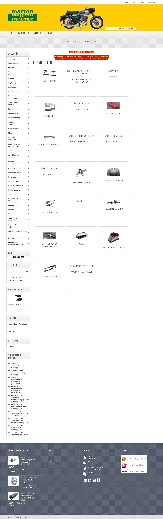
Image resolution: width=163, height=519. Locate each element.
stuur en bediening (114, 208)
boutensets (14, 87)
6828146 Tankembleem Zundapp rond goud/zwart (16, 380)
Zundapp (78, 41)
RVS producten (16, 190)
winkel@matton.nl (94, 464)
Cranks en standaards (49, 144)
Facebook (98, 480)
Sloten (12, 133)
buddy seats (113, 113)
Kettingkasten (15, 113)
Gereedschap (15, 214)
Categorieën (23, 33)
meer (13, 472)
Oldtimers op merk (17, 238)
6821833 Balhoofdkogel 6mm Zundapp (19, 365)
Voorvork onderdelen (50, 276)
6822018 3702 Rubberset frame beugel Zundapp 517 (19, 421)
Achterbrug (49, 81)
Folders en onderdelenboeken (17, 243)
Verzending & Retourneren (18, 324)
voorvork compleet (17, 168)
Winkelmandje (14, 341)
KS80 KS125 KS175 (13, 200)
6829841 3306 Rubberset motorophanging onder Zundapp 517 (20, 399)
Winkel (69, 41)
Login (134, 2)
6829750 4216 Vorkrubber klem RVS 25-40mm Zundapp (19, 414)
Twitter (94, 480)
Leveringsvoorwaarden (54, 466)
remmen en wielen (113, 180)
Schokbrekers (49, 212)
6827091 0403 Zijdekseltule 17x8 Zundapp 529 (18, 428)
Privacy (10, 328)
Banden (13, 78)
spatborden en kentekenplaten (49, 245)
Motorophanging (82, 182)
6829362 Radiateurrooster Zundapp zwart (18, 306)
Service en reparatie (13, 219)
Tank (81, 244)
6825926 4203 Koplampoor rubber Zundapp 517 (19, 407)
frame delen (90, 41)
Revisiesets (14, 177)
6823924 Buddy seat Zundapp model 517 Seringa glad (28, 496)
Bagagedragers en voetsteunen (15, 73)
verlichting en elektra (113, 247)
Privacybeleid (50, 461)
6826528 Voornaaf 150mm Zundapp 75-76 (28, 479)
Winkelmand (152, 2)
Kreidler (13, 209)
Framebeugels (15, 109)
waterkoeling (15, 181)
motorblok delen (17, 173)
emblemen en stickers (13, 103)
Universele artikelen (14, 226)
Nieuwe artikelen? (15, 289)
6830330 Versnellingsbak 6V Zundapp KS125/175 (28, 460)
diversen (13, 194)
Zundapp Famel (16, 205)
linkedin (85, 480)
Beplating (49, 116)
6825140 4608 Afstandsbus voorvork (19, 434)
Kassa (142, 2)
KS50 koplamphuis (17, 186)
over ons (48, 457)
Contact (11, 332)
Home (126, 2)
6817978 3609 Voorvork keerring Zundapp (18, 372)
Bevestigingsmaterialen (17, 232)
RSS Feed (89, 480)
